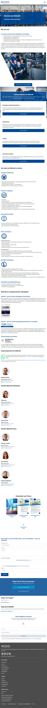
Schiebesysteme (4, 682)
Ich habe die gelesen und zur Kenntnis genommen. (16, 565)
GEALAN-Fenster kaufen (23, 591)
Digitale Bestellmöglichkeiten (6, 697)
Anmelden (23, 636)
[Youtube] (7, 653)
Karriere (2, 664)
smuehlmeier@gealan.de (8, 485)
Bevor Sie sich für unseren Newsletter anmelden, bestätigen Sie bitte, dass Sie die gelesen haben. (21, 638)
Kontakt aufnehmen (5, 602)
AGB (33, 703)
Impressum (3, 703)
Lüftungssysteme (4, 684)
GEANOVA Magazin (5, 667)
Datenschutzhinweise (11, 565)
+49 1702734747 (29, 356)
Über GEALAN (4, 662)
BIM (2, 693)
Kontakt (3, 673)
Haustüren (3, 680)
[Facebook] (2, 653)
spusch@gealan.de (7, 425)
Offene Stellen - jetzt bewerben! (23, 84)
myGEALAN (3, 691)
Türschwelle (3, 686)
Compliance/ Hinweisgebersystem (24, 703)
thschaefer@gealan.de (7, 447)
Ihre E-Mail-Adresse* (4, 543)
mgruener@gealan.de (7, 382)
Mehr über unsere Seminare (6, 611)
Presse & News (4, 665)
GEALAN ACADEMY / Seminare (7, 695)
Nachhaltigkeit (4, 671)
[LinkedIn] (10, 653)
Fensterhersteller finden (5, 700)
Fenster (2, 678)
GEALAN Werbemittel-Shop (6, 699)
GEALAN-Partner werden (23, 587)
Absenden (2, 568)
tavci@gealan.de (6, 404)
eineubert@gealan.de (7, 466)
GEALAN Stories (4, 669)
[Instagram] (5, 653)
